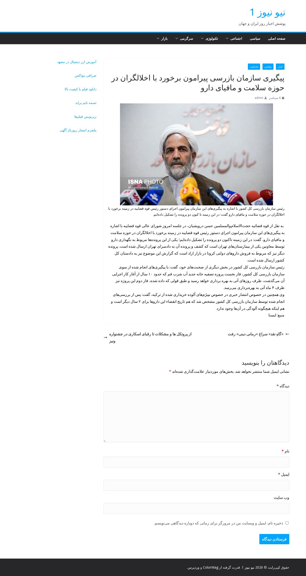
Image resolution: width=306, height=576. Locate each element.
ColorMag (210, 567)
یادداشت (254, 66)
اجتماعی (236, 38)
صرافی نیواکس (85, 75)
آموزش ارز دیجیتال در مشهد (76, 61)
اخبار (280, 66)
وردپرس (193, 567)
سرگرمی (186, 38)
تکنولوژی (212, 38)
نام (285, 451)
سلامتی (268, 66)
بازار (164, 38)
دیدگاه (283, 386)
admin (259, 98)
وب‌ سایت (281, 497)
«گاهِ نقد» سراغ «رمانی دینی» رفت (256, 333)
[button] (228, 38)
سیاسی (255, 38)
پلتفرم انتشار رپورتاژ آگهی (78, 130)
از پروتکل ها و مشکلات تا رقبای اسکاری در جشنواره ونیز (150, 337)
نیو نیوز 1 (267, 11)
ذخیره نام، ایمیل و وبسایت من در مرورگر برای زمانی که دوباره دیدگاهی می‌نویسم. (218, 523)
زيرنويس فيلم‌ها (85, 116)
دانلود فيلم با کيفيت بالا (80, 89)
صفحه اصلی (276, 38)
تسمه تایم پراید (85, 102)
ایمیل (283, 474)
